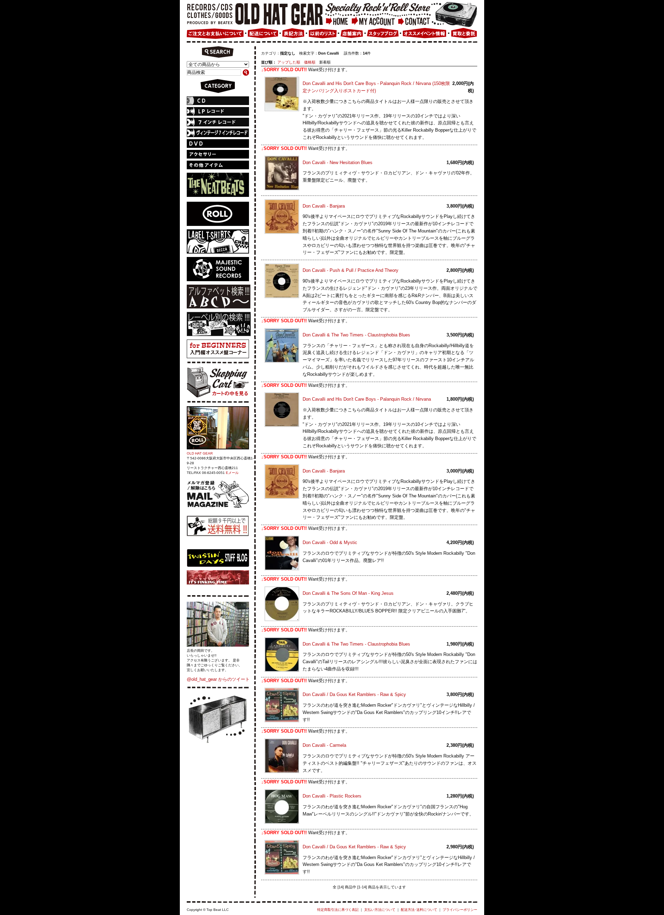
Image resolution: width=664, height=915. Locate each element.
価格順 (309, 62)
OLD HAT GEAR (200, 453)
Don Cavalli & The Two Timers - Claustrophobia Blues (356, 334)
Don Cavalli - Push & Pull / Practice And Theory (350, 270)
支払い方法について (379, 910)
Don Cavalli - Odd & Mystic (330, 542)
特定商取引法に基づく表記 (338, 910)
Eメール (232, 473)
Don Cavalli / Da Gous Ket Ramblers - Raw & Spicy (354, 694)
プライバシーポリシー (460, 910)
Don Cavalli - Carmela (324, 745)
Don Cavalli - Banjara (324, 206)
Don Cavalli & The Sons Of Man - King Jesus (348, 593)
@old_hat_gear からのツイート (218, 679)
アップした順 (288, 62)
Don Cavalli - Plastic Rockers (332, 796)
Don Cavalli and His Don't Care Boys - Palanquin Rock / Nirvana (367, 399)
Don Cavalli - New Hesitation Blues (337, 162)
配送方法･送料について (419, 910)
